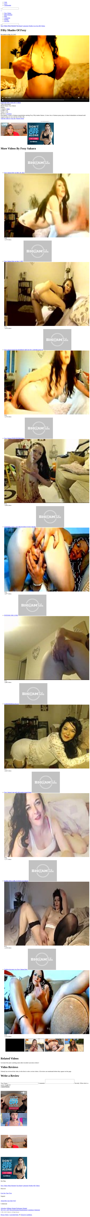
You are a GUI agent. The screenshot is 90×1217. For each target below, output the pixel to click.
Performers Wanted (21, 1208)
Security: (77, 1083)
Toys (10, 1193)
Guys (5, 3)
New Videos (7, 13)
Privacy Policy (5, 1215)
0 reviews (9, 113)
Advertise (3, 1208)
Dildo (8, 109)
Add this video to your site (8, 118)
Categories (7, 18)
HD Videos (42, 26)
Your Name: (4, 1083)
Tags (7, 1193)
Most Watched (8, 14)
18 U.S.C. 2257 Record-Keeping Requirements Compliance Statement (20, 1210)
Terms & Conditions (26, 1215)
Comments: (41, 1083)
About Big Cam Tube (7, 1201)
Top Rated (19, 26)
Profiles (6, 19)
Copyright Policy (14, 1215)
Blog (5, 16)
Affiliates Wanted (11, 1208)
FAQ (14, 1201)
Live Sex (6, 21)
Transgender (7, 5)
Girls (5, 2)
